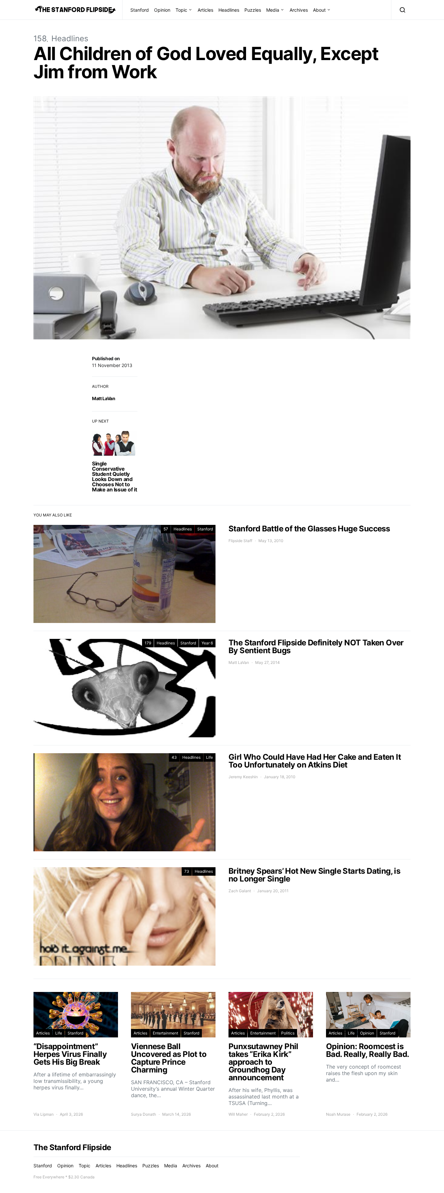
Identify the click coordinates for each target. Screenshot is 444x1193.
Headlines (228, 10)
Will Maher (238, 1114)
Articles (205, 10)
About (319, 10)
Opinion (162, 10)
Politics (287, 1033)
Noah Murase (338, 1114)
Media (272, 10)
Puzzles (252, 10)
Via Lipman (43, 1114)
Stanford (139, 10)
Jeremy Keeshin (243, 776)
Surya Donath (143, 1114)
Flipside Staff (240, 540)
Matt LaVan (103, 398)
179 (148, 643)
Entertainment (165, 1033)
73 (186, 871)
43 (174, 757)
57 (165, 529)
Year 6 (207, 643)
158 (40, 38)
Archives (299, 10)
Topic (181, 10)
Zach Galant (240, 890)
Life (209, 757)
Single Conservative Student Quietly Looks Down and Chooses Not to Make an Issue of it (114, 476)
